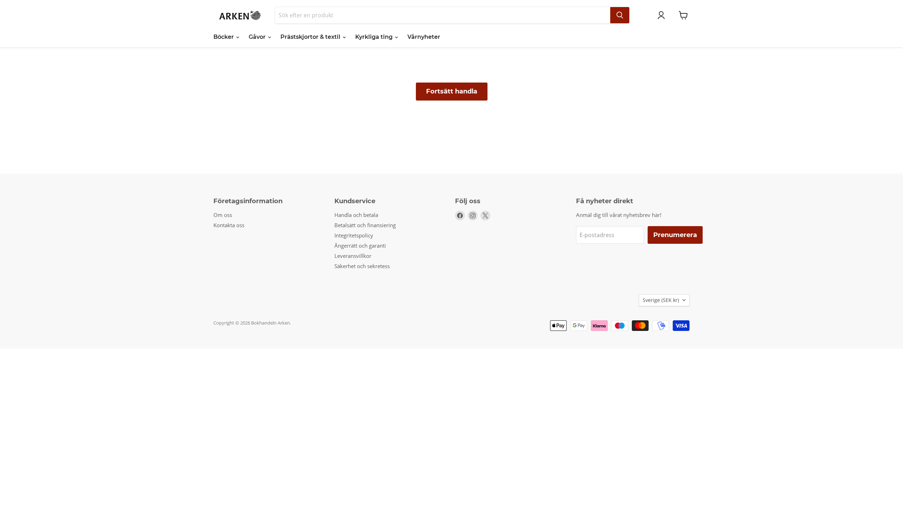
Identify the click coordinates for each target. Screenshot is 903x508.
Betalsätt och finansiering (365, 225)
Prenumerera (675, 235)
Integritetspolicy (353, 235)
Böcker (224, 37)
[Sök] (619, 15)
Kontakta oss (228, 225)
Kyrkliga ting (374, 37)
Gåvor (258, 37)
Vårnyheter (423, 37)
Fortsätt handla (451, 91)
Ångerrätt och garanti (360, 245)
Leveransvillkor (352, 255)
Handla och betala (356, 214)
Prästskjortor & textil (311, 37)
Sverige (661, 300)
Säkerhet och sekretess (362, 266)
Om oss (222, 214)
